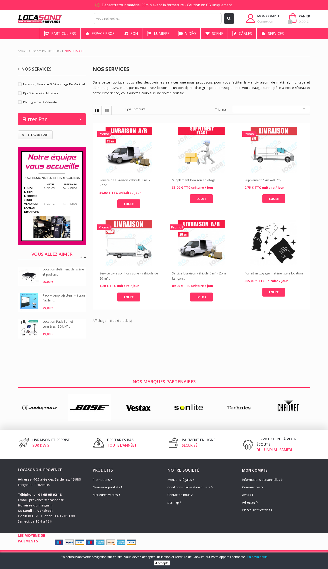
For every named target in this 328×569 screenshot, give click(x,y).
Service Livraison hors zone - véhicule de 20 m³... (129, 275)
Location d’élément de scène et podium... (63, 271)
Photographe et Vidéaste (40, 102)
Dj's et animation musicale (40, 93)
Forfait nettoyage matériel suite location (274, 273)
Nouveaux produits (107, 487)
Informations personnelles (261, 479)
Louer (129, 204)
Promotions (102, 479)
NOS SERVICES (36, 69)
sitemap (173, 502)
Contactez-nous (179, 495)
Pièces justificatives (256, 510)
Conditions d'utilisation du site (189, 487)
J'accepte (162, 563)
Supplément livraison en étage (194, 180)
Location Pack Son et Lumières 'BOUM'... (57, 323)
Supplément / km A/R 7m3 (263, 180)
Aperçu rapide (128, 150)
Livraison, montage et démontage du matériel (54, 84)
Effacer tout (35, 135)
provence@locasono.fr (46, 500)
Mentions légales (180, 479)
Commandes (252, 487)
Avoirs (247, 495)
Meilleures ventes (106, 495)
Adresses (249, 502)
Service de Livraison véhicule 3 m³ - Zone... (125, 182)
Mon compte (254, 470)
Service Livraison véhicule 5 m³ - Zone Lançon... (199, 275)
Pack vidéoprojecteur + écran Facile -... (63, 297)
